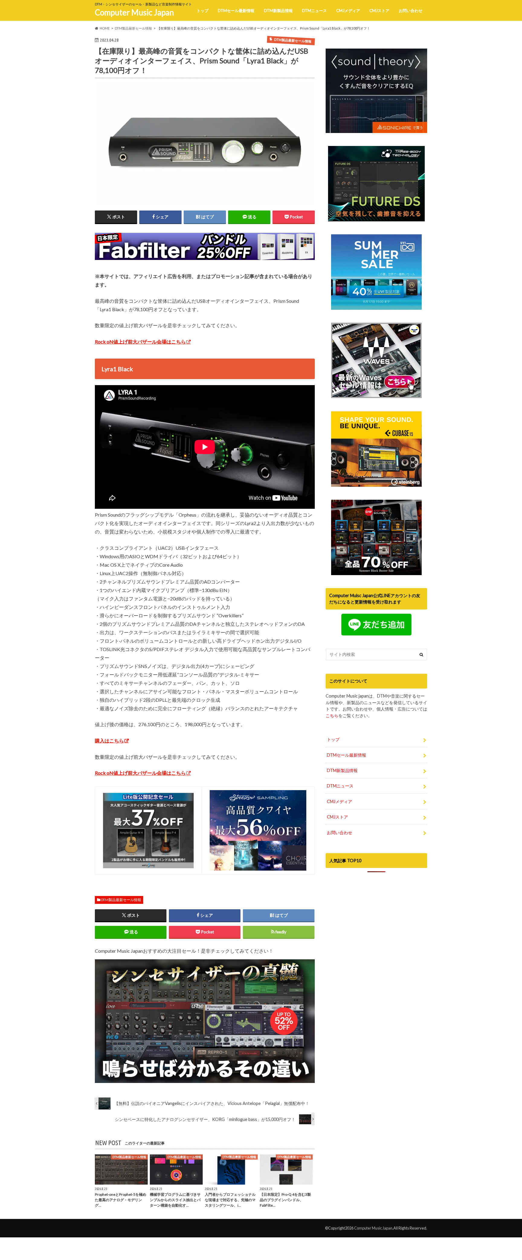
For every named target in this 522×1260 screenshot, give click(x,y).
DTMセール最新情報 (236, 10)
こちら (332, 715)
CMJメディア (348, 10)
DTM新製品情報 (278, 10)
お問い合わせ (410, 10)
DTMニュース (314, 10)
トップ (202, 10)
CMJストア (379, 10)
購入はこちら (109, 740)
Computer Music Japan (134, 12)
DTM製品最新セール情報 (121, 900)
